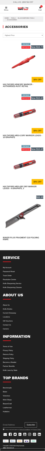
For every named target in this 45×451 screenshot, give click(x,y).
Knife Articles (7, 309)
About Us (6, 305)
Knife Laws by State (10, 370)
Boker (5, 392)
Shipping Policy (8, 358)
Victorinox (6, 396)
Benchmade (7, 388)
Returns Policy (8, 354)
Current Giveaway (9, 313)
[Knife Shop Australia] (23, 9)
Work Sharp (7, 400)
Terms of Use (8, 346)
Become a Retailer (9, 362)
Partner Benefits (9, 366)
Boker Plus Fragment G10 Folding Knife (21, 238)
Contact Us (7, 325)
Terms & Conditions (24, 429)
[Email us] (5, 434)
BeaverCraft (7, 404)
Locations (6, 317)
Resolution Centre (9, 279)
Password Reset (9, 271)
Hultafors (6, 411)
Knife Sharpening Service (12, 283)
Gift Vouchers (8, 321)
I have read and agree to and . (23, 429)
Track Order (7, 275)
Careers (6, 329)
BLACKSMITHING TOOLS (26, 18)
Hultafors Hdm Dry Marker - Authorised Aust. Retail (18, 85)
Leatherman (7, 408)
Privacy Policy (8, 350)
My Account (7, 267)
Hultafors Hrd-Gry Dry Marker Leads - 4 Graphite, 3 (20, 187)
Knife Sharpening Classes (12, 287)
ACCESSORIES (12, 20)
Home (7, 18)
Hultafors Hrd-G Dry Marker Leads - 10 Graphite (22, 136)
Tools (13, 18)
